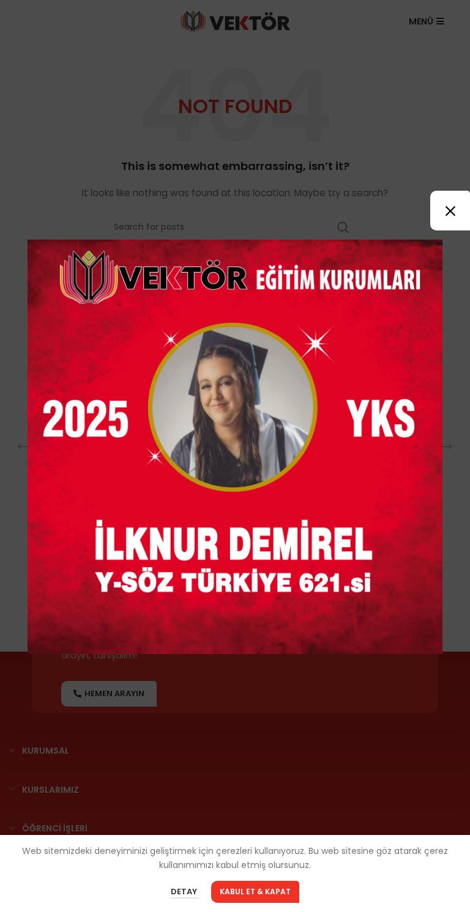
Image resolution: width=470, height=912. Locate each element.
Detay (185, 892)
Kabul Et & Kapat (255, 891)
